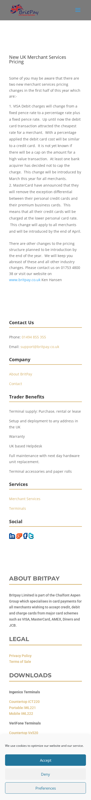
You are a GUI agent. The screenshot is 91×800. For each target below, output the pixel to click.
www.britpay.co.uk (24, 279)
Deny (45, 774)
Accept (45, 760)
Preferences (45, 788)
